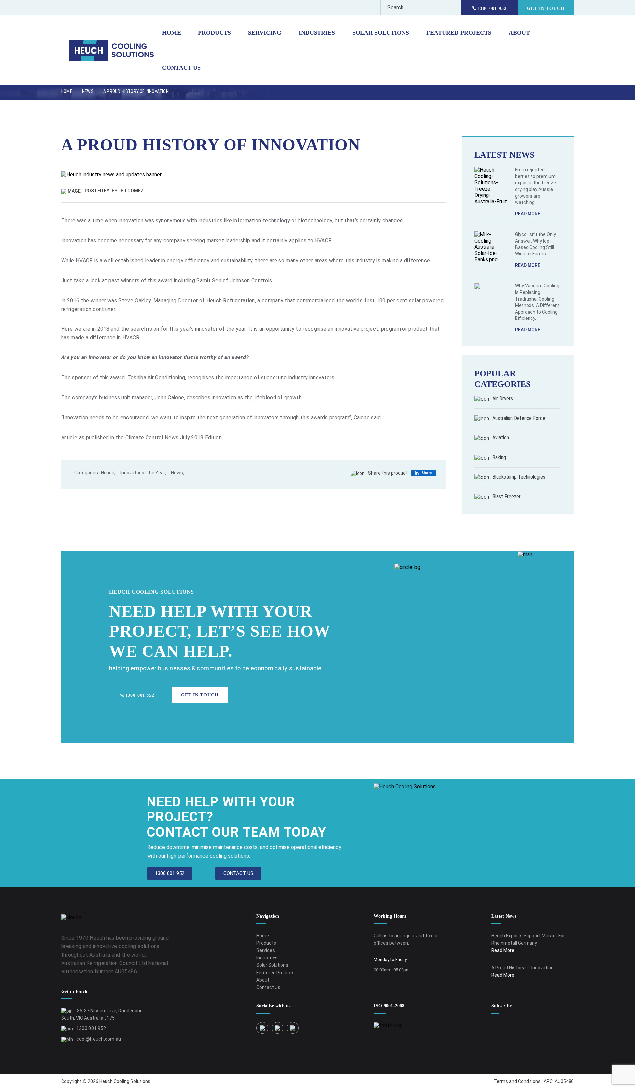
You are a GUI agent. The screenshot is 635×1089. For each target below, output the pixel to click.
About (519, 32)
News (88, 91)
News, (177, 472)
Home (171, 32)
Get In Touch (545, 8)
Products (214, 32)
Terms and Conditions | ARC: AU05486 (534, 1081)
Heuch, (108, 472)
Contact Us (181, 67)
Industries (317, 32)
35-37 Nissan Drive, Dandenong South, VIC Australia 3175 (102, 1014)
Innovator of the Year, (143, 472)
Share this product (388, 473)
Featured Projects (458, 32)
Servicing (264, 32)
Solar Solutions (380, 32)
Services (265, 950)
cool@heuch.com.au (98, 1039)
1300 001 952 (491, 8)
